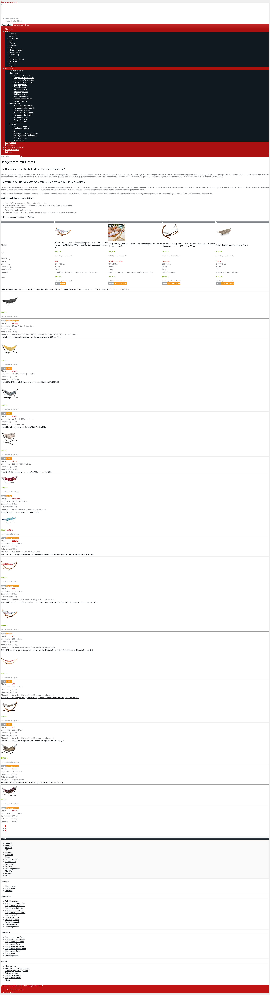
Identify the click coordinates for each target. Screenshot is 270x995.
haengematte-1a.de (21, 25)
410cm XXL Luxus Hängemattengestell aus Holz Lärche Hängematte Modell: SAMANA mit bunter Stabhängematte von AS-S (81, 244)
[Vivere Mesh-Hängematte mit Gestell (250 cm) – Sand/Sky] (9, 446)
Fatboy (12, 47)
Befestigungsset (20, 138)
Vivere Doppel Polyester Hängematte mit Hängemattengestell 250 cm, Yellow (31, 337)
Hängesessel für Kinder (23, 115)
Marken (8, 31)
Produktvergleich (16, 71)
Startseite (9, 29)
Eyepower (13, 45)
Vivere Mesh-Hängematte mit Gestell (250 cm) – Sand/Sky (23, 427)
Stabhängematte (20, 94)
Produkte (9, 68)
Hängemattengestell (22, 126)
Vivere (11, 66)
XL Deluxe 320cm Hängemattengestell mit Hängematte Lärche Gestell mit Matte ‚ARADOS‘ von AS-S (40, 698)
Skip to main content (9, 2)
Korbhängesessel (21, 117)
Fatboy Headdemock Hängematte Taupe (232, 245)
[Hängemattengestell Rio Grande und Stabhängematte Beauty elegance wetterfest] (116, 240)
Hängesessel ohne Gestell (24, 108)
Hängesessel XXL (20, 122)
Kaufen (63, 283)
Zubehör (12, 124)
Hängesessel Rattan (22, 119)
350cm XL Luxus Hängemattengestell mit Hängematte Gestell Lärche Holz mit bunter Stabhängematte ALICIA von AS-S (47, 554)
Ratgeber (9, 152)
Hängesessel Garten (22, 110)
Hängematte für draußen (24, 80)
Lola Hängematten (16, 59)
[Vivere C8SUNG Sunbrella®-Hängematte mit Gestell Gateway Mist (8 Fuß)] (9, 401)
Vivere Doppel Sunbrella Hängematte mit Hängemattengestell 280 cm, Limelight (32, 741)
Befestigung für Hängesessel (25, 136)
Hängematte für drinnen (23, 82)
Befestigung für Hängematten (26, 133)
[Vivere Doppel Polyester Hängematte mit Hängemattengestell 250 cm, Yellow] (9, 356)
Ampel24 (12, 36)
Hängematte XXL (20, 101)
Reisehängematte (21, 92)
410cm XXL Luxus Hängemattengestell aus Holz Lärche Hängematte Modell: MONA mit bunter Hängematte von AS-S (47, 650)
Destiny (12, 43)
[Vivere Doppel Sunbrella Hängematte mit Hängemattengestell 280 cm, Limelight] (9, 754)
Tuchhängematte (20, 87)
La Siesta (13, 57)
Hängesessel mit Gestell (23, 105)
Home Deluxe (14, 52)
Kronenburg (14, 54)
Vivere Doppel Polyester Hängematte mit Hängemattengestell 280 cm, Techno (32, 782)
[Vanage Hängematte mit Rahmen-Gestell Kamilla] (9, 526)
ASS (10, 40)
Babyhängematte (20, 85)
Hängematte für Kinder (23, 98)
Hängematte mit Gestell (23, 75)
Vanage (12, 64)
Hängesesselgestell (21, 129)
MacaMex (13, 61)
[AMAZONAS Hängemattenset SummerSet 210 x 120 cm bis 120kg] (9, 484)
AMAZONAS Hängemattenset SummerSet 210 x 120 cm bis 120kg (26, 472)
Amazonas (13, 38)
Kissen (16, 131)
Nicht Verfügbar (120, 283)
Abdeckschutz (19, 140)
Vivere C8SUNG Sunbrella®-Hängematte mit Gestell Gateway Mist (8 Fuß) (30, 382)
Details (57, 283)
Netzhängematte (20, 89)
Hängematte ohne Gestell (24, 78)
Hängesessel (14, 103)
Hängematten (14, 73)
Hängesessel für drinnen (23, 112)
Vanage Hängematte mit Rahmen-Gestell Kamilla (20, 512)
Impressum (9, 992)
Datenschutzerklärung (14, 990)
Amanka (12, 33)
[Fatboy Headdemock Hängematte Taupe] (224, 240)
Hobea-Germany (16, 50)
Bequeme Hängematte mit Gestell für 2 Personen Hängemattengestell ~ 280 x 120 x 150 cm (188, 245)
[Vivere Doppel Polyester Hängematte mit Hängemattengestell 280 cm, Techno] (9, 796)
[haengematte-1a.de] (34, 14)
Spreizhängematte (21, 96)
